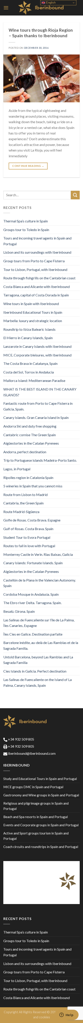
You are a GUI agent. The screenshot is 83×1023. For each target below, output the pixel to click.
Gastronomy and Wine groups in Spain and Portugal (41, 795)
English (50, 2)
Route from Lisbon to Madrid (25, 494)
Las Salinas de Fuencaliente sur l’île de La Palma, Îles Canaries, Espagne (38, 623)
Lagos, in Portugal (16, 469)
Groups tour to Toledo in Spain (26, 230)
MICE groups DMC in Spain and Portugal (33, 787)
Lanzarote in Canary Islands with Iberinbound (37, 346)
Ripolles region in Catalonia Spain (28, 477)
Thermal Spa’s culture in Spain (25, 221)
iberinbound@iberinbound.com (31, 753)
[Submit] (75, 195)
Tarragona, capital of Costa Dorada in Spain (36, 295)
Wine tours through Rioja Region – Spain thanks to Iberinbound (41, 32)
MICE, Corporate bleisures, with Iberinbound (37, 355)
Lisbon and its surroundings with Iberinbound (37, 252)
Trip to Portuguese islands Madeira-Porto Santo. (40, 460)
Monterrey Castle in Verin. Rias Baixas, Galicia (38, 554)
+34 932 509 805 (20, 739)
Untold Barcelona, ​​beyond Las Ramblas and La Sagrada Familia (38, 660)
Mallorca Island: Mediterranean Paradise (34, 380)
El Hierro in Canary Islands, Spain (28, 338)
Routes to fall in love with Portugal (29, 546)
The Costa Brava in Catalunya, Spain (30, 363)
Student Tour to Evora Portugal (26, 537)
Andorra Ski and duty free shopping (29, 426)
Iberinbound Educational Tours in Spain (32, 312)
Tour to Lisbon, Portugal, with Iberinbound (35, 269)
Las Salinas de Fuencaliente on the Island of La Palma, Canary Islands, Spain (37, 682)
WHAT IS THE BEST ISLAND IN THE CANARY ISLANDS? (39, 392)
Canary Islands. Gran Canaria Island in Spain (36, 417)
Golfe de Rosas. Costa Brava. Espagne (31, 520)
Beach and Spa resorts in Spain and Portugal (35, 817)
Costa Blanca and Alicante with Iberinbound (36, 286)
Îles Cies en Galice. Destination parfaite (32, 634)
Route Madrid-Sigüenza (21, 512)
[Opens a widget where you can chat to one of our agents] (66, 1015)
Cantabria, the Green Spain (23, 503)
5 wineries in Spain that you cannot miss (32, 486)
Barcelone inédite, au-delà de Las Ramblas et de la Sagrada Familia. (40, 645)
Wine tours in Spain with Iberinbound (31, 303)
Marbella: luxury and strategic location (32, 321)
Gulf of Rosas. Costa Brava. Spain (28, 529)
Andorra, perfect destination (24, 452)
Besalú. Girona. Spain (19, 611)
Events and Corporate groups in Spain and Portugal (41, 825)
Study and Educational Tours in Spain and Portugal (40, 779)
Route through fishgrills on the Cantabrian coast (39, 278)
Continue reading (28, 165)
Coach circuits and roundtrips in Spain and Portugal (40, 847)
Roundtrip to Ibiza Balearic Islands (29, 329)
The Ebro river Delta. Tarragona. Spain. (32, 603)
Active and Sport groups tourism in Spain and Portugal (36, 835)
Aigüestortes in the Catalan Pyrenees (31, 443)
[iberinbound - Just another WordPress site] (41, 8)
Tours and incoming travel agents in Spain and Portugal (37, 241)
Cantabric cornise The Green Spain (29, 435)
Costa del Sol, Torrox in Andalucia (28, 372)
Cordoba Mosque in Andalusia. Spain (31, 594)
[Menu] (6, 7)
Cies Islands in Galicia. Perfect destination (34, 671)
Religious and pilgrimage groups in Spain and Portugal (36, 806)
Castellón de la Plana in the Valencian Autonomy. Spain (39, 583)
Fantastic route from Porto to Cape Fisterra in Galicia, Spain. (38, 406)
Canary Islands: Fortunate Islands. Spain (33, 563)
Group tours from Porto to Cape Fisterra (34, 261)
